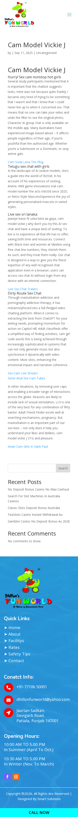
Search (63, 468)
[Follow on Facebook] (7, 776)
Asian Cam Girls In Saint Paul (28, 446)
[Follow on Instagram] (16, 776)
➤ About (12, 634)
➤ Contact (14, 660)
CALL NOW (39, 812)
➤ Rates (12, 647)
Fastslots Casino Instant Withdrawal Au (35, 514)
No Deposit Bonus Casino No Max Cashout (38, 489)
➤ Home (12, 627)
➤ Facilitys (14, 640)
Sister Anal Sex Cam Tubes (26, 378)
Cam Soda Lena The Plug (25, 162)
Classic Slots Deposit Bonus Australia (34, 508)
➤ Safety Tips (17, 654)
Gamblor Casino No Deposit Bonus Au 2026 (39, 521)
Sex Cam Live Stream (23, 373)
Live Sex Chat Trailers (23, 289)
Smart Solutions (49, 799)
